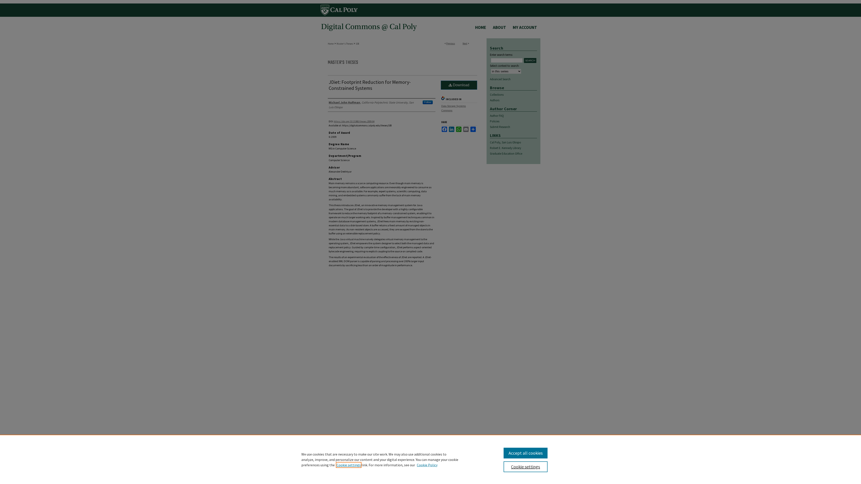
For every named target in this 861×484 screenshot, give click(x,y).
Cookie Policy (427, 465)
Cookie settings (349, 465)
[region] (430, 459)
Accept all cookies (526, 453)
